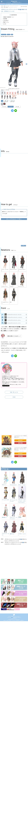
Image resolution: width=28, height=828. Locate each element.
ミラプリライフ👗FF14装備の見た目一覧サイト (14, 617)
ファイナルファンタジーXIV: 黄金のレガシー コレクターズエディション (20, 449)
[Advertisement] (14, 131)
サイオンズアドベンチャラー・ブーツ (14, 322)
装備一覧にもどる (14, 392)
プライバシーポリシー (17, 616)
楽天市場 (20, 443)
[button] (26, 64)
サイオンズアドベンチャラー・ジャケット (14, 317)
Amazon (20, 440)
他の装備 (3, 342)
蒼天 (12, 34)
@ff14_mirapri (5, 352)
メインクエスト (4, 34)
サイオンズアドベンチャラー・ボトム (14, 320)
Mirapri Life (14, 1)
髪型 (7, 342)
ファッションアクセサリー (15, 342)
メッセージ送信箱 (10, 616)
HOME (14, 397)
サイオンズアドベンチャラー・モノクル (14, 314)
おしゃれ (8, 34)
